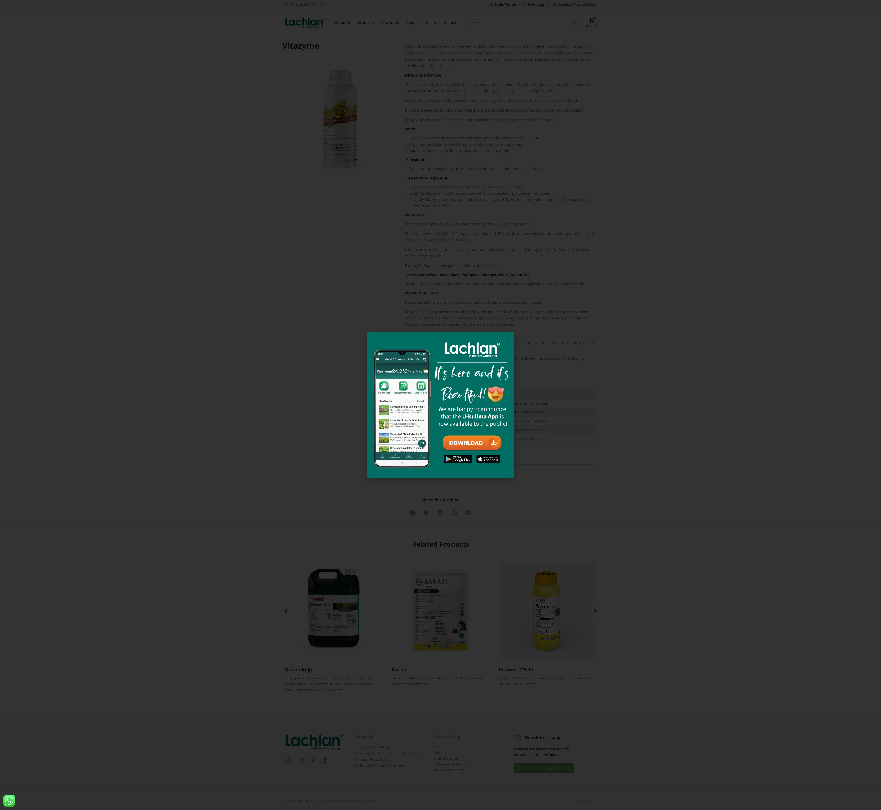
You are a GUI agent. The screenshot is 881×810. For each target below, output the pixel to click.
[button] (507, 338)
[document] (440, 405)
